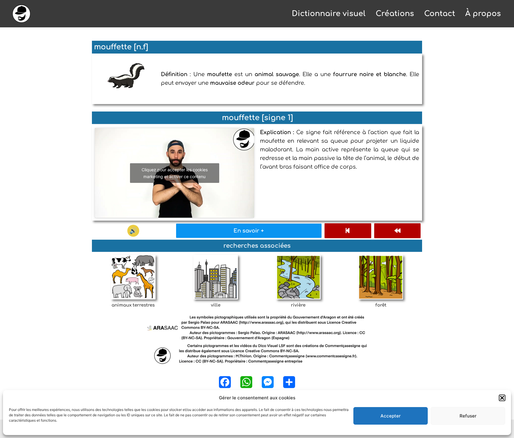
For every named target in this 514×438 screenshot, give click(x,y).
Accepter (390, 416)
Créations (395, 14)
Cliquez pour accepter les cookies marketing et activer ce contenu (175, 173)
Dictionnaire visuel (329, 14)
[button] (502, 398)
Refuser (468, 416)
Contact (439, 14)
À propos (483, 14)
